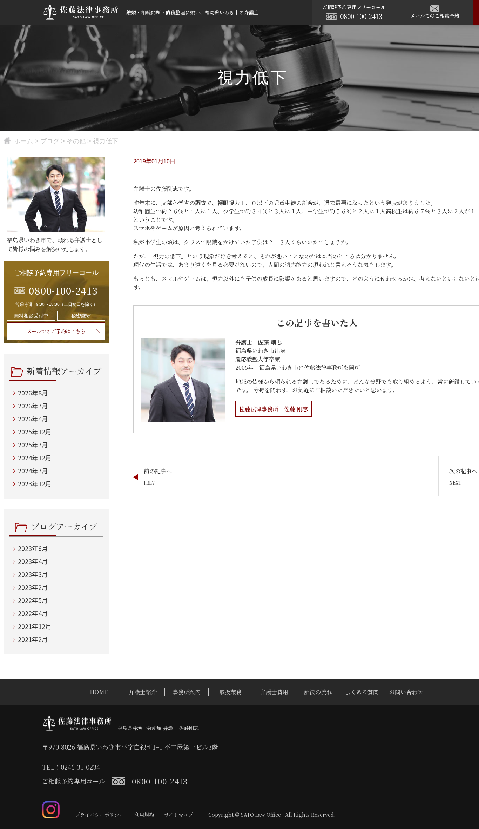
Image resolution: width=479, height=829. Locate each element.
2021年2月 (33, 639)
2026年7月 (33, 405)
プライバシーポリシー (99, 814)
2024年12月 (35, 457)
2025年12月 (35, 431)
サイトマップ (178, 814)
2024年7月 (33, 470)
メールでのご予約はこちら (56, 331)
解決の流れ (318, 692)
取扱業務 (230, 692)
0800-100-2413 (361, 16)
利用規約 (144, 814)
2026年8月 (33, 392)
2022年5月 (33, 600)
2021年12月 (35, 626)
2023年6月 (33, 548)
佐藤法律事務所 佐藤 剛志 (273, 409)
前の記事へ (158, 471)
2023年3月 (33, 574)
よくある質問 (362, 692)
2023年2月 (33, 587)
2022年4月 (33, 613)
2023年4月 (33, 561)
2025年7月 (33, 444)
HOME (99, 692)
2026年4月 (33, 418)
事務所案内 (187, 692)
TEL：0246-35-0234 (71, 766)
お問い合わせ (406, 692)
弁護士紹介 (143, 692)
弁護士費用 (274, 692)
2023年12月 (35, 483)
